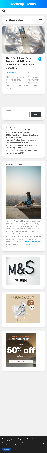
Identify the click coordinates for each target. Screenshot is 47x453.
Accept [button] (6, 449)
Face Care (10, 72)
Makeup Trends (23, 4)
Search (8, 110)
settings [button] (21, 445)
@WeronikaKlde (31, 241)
